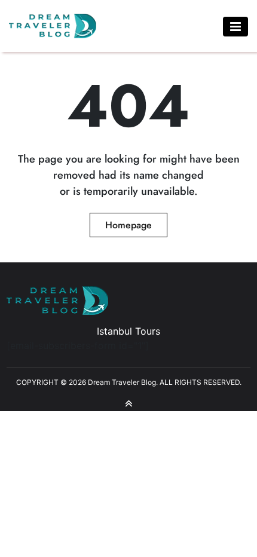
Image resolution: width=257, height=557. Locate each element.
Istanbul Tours (128, 331)
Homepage (128, 225)
